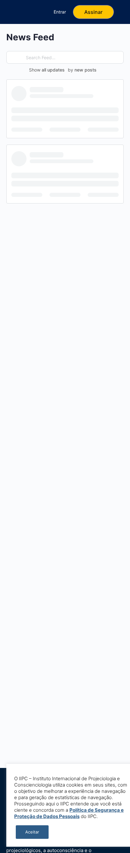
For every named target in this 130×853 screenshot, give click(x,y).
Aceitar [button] (32, 831)
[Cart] (36, 12)
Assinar (93, 12)
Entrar (60, 11)
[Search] (20, 12)
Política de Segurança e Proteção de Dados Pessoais (69, 813)
